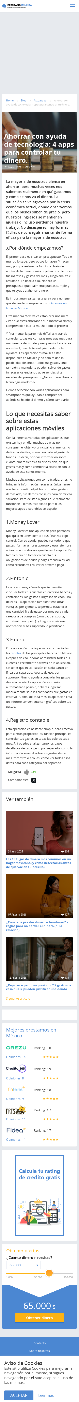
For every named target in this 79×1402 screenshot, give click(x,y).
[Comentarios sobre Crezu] (16, 1048)
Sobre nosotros (39, 1350)
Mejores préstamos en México (31, 1032)
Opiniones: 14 (16, 1057)
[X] (33, 780)
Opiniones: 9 (15, 1099)
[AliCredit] (23, 6)
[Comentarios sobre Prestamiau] (16, 1111)
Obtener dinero (39, 1317)
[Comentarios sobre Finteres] (16, 1090)
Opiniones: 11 (16, 1119)
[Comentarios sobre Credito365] (16, 1070)
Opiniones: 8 (15, 1078)
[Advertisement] (39, 44)
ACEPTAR (18, 1395)
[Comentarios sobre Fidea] (16, 1131)
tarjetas (16, 653)
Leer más (46, 1395)
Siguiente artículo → (20, 998)
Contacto (40, 1343)
